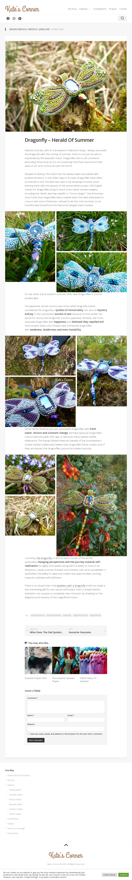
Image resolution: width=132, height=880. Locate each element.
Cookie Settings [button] (109, 875)
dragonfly (67, 615)
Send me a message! (16, 828)
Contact (123, 9)
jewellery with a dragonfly (71, 585)
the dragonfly (44, 558)
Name (30, 715)
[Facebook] (8, 18)
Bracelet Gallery (15, 804)
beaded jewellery (54, 615)
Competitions (99, 9)
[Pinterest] (20, 18)
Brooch (33, 29)
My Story (72, 9)
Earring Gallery (15, 790)
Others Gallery (15, 814)
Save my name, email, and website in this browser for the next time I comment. (66, 734)
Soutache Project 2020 (36, 678)
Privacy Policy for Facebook (18, 775)
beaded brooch (37, 615)
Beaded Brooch (18, 29)
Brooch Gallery (15, 799)
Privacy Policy (12, 833)
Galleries (83, 9)
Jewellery (44, 29)
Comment (32, 698)
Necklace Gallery (16, 809)
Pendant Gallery (15, 794)
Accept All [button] (123, 875)
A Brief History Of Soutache (88, 680)
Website (31, 724)
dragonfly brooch (80, 615)
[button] (30, 246)
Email (71, 715)
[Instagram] (14, 18)
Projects (113, 9)
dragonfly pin (95, 615)
